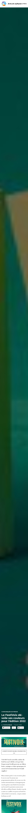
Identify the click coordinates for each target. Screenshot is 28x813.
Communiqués (7, 725)
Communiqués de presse (9, 711)
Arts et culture (14, 4)
